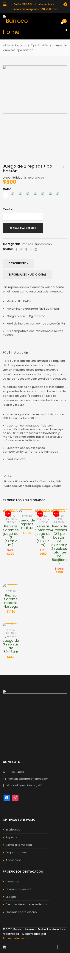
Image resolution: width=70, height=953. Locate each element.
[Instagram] (15, 797)
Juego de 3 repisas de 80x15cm (11, 646)
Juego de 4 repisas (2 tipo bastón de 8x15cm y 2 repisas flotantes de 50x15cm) (59, 545)
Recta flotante (11, 517)
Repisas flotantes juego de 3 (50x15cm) (11, 535)
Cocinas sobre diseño (21, 912)
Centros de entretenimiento (26, 904)
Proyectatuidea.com (17, 938)
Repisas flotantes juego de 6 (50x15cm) (43, 535)
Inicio (6, 45)
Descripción (18, 263)
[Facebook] (7, 797)
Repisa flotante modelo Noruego (11, 601)
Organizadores (16, 852)
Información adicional (27, 274)
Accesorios (13, 860)
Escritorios (13, 829)
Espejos (11, 897)
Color (7, 189)
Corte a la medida (19, 845)
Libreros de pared (18, 889)
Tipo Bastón (39, 45)
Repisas (20, 45)
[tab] (18, 263)
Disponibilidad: (13, 177)
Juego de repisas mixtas (27, 524)
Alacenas (12, 881)
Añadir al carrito (24, 228)
